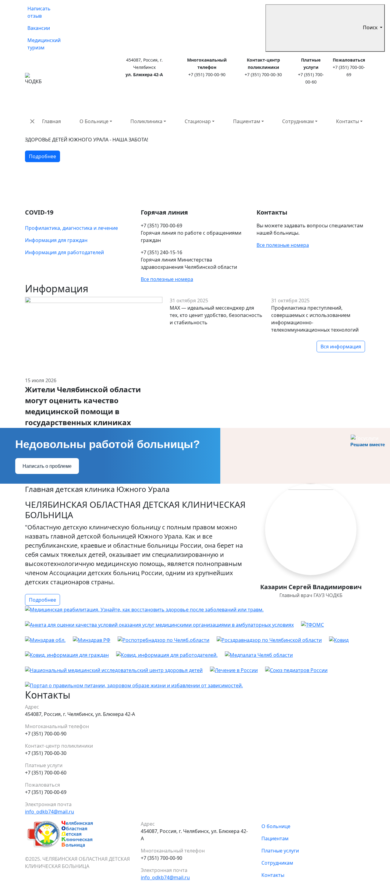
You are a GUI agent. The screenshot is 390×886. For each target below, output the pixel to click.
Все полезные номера (167, 279)
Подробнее (42, 156)
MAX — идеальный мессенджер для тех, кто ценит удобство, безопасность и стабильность (216, 315)
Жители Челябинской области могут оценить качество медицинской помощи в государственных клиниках (83, 405)
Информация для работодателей (64, 252)
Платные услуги (280, 850)
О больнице (275, 826)
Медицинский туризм (44, 44)
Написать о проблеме (47, 466)
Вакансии (38, 28)
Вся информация (341, 346)
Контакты (347, 121)
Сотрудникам (298, 121)
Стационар (198, 121)
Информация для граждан (56, 240)
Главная (51, 121)
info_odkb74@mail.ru (49, 811)
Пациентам (246, 121)
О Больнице (94, 121)
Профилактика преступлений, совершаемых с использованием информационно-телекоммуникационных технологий (315, 318)
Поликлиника (146, 121)
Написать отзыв (39, 12)
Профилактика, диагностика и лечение (71, 228)
